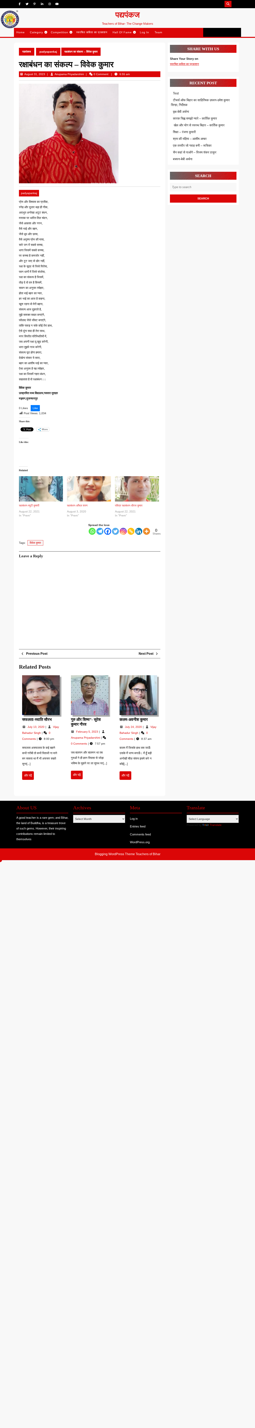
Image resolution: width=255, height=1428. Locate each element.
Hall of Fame (122, 32)
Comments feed (140, 834)
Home (20, 32)
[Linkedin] (138, 531)
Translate (216, 824)
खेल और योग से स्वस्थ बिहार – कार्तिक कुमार (199, 125)
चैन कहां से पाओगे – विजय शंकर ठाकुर (194, 152)
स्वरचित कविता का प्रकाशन (91, 32)
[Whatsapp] (92, 531)
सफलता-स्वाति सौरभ (37, 719)
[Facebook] (107, 531)
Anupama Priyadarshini (69, 74)
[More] (146, 531)
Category (36, 32)
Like (35, 408)
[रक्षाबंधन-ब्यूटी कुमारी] (41, 488)
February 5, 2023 (87, 731)
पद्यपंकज (127, 14)
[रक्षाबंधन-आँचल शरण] (89, 488)
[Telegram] (99, 531)
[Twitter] (115, 531)
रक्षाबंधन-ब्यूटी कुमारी (29, 505)
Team (158, 32)
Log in (134, 818)
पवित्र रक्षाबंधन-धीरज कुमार (128, 505)
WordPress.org (140, 842)
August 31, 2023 (34, 74)
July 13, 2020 (36, 726)
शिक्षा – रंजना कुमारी (184, 132)
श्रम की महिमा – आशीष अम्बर (190, 138)
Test (176, 93)
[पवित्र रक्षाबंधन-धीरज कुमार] (137, 488)
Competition (59, 32)
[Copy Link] (131, 531)
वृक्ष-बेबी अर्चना (181, 111)
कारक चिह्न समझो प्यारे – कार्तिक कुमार (195, 118)
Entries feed (137, 826)
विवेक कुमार (35, 542)
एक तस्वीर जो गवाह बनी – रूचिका (192, 145)
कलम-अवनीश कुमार (134, 719)
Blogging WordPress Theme (115, 854)
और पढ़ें (29, 776)
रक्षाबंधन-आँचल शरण (77, 505)
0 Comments (79, 743)
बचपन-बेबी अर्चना (183, 159)
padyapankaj (48, 51)
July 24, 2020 (134, 726)
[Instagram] (123, 531)
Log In (144, 32)
